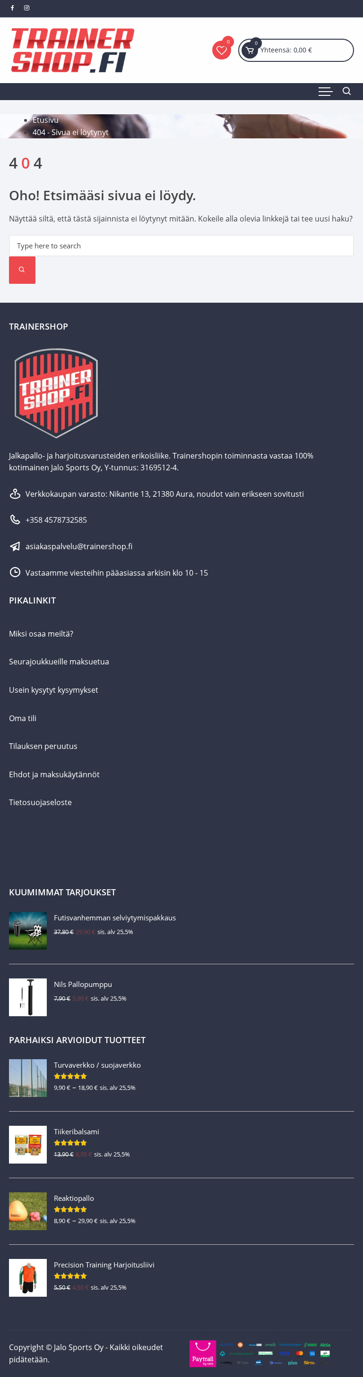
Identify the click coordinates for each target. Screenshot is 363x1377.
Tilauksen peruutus (43, 746)
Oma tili (22, 718)
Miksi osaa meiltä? (41, 634)
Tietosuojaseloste (40, 802)
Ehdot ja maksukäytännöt (54, 774)
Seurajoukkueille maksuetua (59, 661)
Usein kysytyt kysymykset (53, 690)
